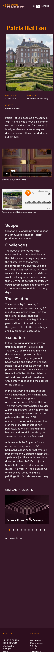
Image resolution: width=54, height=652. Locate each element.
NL (34, 6)
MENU (45, 6)
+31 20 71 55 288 (11, 640)
